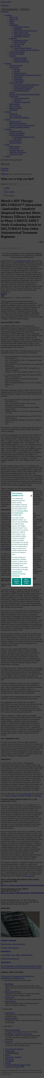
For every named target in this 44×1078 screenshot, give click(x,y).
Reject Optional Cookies (26, 581)
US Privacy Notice (22, 511)
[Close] (31, 495)
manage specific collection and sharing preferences (19, 574)
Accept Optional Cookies (16, 581)
